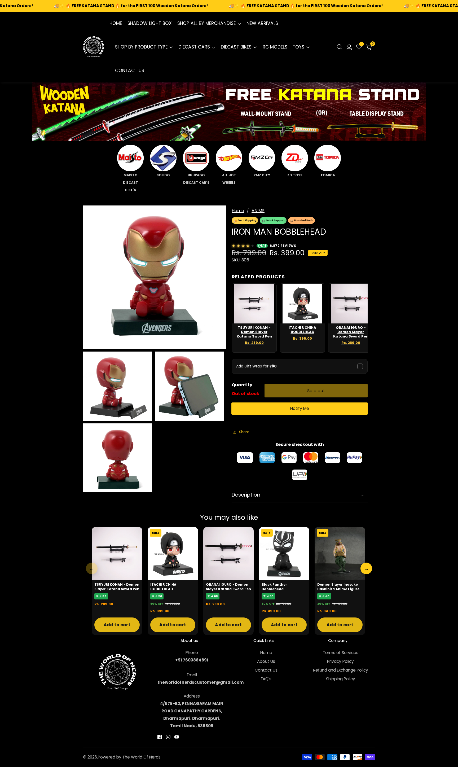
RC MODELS (275, 47)
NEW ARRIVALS (262, 23)
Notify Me (299, 408)
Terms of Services (340, 652)
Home (238, 211)
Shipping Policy (340, 679)
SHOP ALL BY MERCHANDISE (206, 23)
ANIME (258, 211)
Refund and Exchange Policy (340, 670)
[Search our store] (341, 47)
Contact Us (266, 670)
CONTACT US (129, 70)
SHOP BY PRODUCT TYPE (141, 47)
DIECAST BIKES (236, 47)
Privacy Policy (340, 661)
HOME (115, 23)
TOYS (298, 47)
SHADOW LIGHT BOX (149, 23)
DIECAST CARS (194, 47)
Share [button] (244, 432)
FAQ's (266, 679)
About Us (266, 661)
